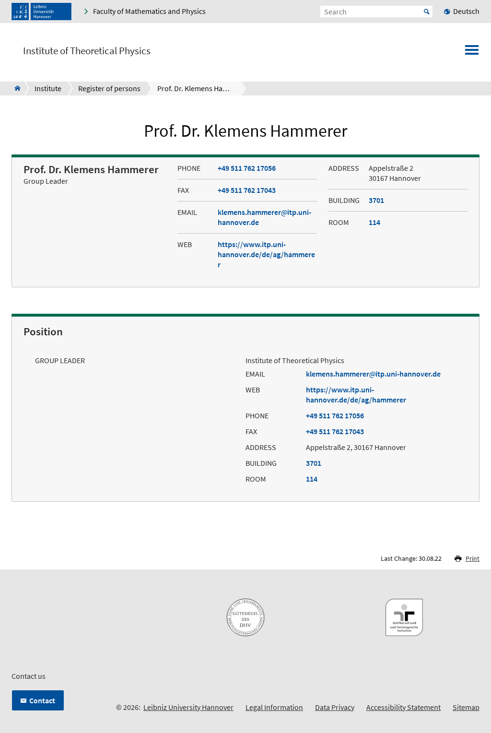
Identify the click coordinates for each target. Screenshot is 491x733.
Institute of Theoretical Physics (87, 51)
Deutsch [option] (466, 11)
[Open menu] (471, 52)
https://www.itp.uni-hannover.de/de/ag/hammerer (266, 254)
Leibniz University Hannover (188, 707)
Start (427, 11)
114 (374, 222)
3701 (376, 200)
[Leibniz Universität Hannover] (41, 11)
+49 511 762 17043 (247, 190)
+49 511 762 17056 (247, 168)
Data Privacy (334, 707)
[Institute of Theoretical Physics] (14, 88)
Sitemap (466, 707)
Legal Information (274, 707)
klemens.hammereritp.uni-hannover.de (373, 373)
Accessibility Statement (403, 707)
